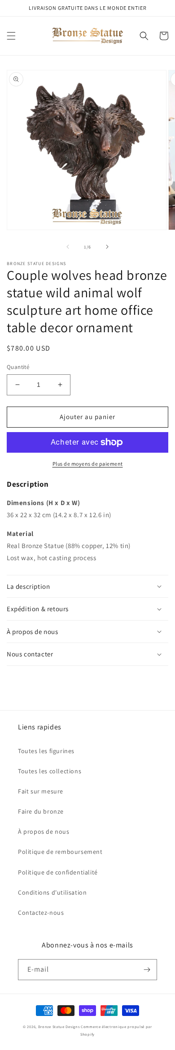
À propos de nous (44, 831)
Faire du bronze (41, 811)
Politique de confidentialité (58, 872)
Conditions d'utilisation (52, 892)
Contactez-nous (41, 913)
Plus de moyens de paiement (87, 463)
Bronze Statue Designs (59, 1026)
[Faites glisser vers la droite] (107, 247)
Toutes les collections (49, 771)
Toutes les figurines (46, 751)
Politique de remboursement (60, 852)
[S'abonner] (147, 969)
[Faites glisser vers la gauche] (68, 247)
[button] (11, 36)
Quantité (18, 367)
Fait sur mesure (40, 791)
